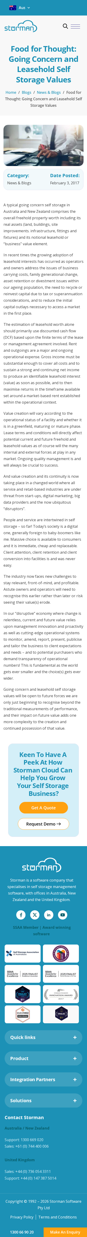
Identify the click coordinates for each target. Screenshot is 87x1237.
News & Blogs (49, 92)
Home (11, 92)
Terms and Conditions (57, 1217)
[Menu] (75, 26)
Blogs (26, 92)
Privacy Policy (21, 1217)
